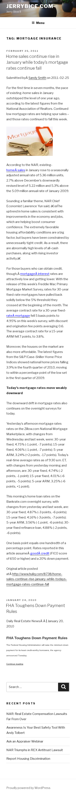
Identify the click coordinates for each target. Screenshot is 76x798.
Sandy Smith (37, 78)
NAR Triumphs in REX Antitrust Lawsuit (34, 750)
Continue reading (14, 664)
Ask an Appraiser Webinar (24, 741)
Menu (40, 23)
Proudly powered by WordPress (28, 788)
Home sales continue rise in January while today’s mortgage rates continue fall (37, 62)
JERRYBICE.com (29, 6)
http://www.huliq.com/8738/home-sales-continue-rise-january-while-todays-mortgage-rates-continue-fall (36, 579)
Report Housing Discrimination (28, 759)
